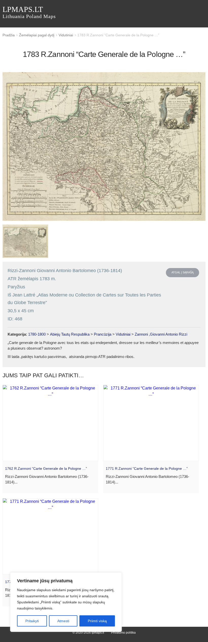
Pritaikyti (32, 621)
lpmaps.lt (29, 12)
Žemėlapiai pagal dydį (36, 35)
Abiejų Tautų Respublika (70, 334)
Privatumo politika (123, 632)
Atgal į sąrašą (182, 272)
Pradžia (9, 35)
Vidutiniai (66, 35)
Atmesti (63, 621)
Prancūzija (102, 334)
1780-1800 (37, 334)
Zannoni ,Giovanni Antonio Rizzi (161, 334)
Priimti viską (97, 621)
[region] (66, 602)
